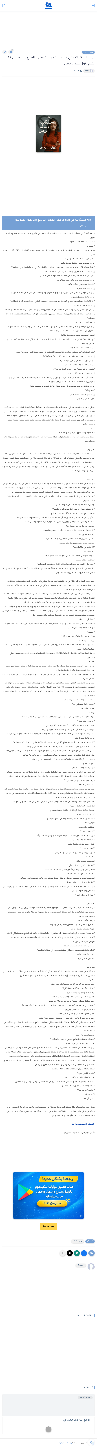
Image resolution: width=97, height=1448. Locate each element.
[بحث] (4, 5)
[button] (84, 1253)
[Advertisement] (48, 32)
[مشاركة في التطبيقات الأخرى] (63, 1253)
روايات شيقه (88, 52)
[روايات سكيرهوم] (49, 5)
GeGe (86, 71)
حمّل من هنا (48, 1226)
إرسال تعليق (85, 1397)
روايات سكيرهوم (65, 1443)
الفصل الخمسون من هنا (83, 1124)
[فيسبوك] (48, 1429)
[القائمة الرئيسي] (93, 5)
